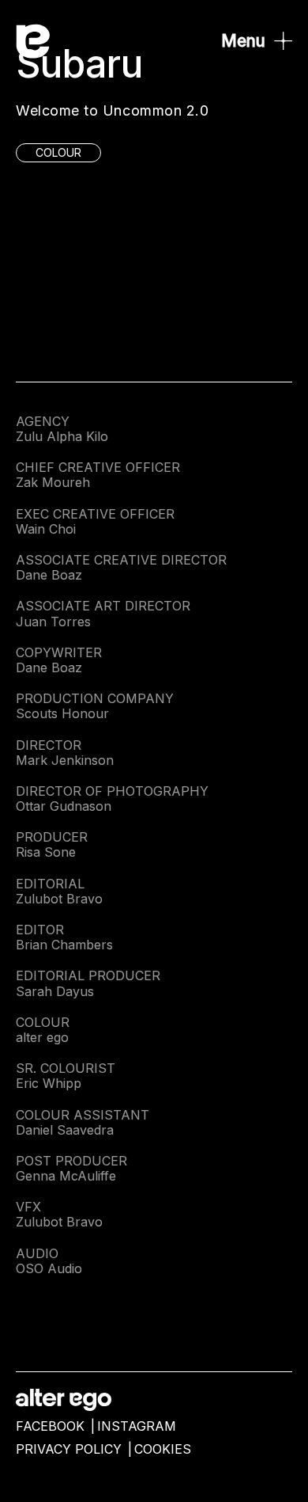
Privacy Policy (69, 1449)
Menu (243, 41)
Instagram (136, 1426)
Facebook (50, 1426)
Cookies (162, 1449)
